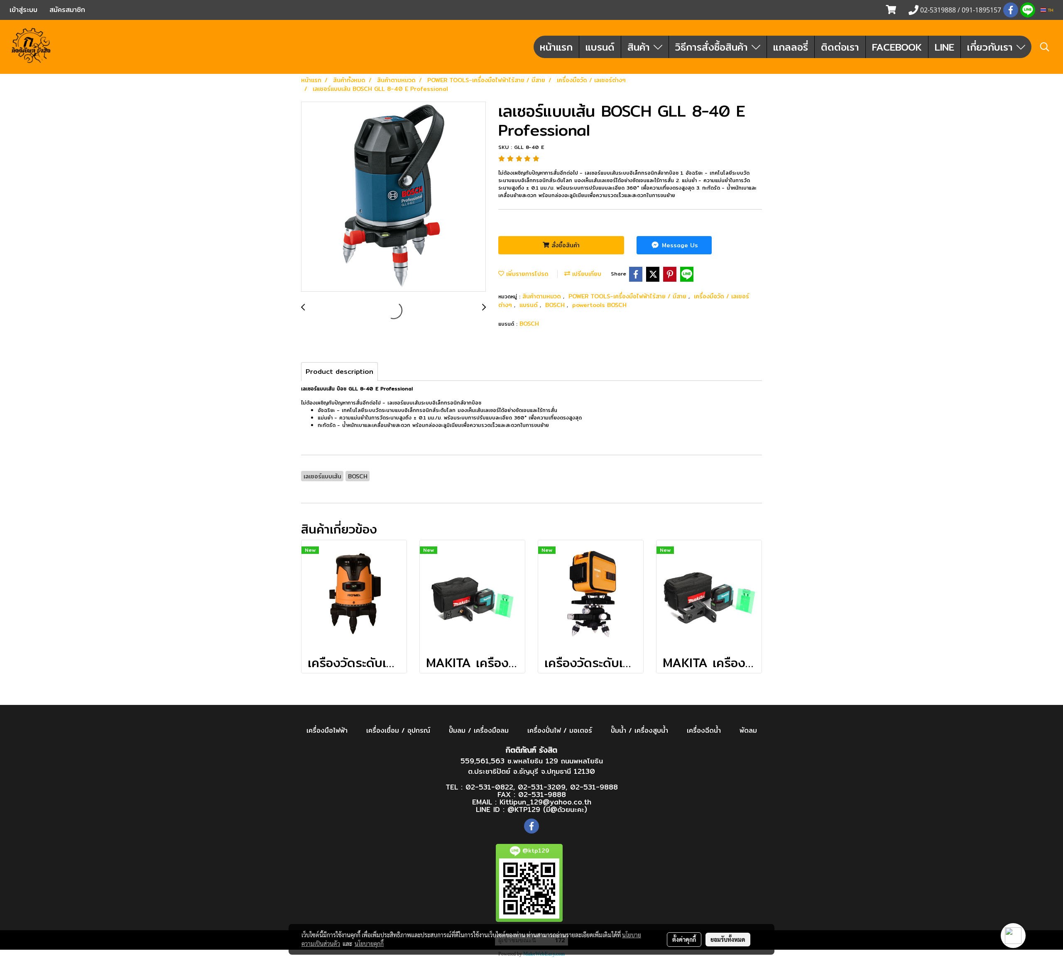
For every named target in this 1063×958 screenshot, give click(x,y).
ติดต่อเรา (840, 47)
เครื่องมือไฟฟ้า (327, 730)
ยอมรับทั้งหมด (727, 939)
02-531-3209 (542, 786)
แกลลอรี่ (790, 47)
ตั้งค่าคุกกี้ (684, 939)
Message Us (679, 245)
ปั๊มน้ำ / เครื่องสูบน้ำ (639, 730)
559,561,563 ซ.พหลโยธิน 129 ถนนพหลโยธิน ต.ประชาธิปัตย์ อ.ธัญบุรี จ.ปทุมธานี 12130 (531, 766)
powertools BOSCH (599, 305)
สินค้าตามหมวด (542, 296)
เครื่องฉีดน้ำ (704, 730)
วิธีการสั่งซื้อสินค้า (713, 47)
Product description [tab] (339, 371)
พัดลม (748, 730)
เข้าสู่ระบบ (23, 10)
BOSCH (556, 305)
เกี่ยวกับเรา (991, 47)
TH (1049, 10)
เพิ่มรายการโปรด (526, 273)
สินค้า (640, 47)
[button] (1045, 47)
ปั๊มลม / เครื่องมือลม (479, 730)
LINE (944, 47)
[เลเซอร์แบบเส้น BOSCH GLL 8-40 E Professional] (393, 197)
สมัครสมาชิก (67, 10)
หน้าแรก (556, 47)
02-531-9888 (594, 786)
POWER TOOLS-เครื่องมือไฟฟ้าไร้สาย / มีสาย (628, 296)
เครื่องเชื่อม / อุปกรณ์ (398, 730)
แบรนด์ (600, 47)
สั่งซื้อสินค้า (564, 245)
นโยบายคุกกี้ (369, 943)
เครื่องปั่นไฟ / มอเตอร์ (559, 730)
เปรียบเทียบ (585, 273)
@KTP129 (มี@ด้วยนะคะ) (547, 809)
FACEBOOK (897, 47)
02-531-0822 (489, 786)
